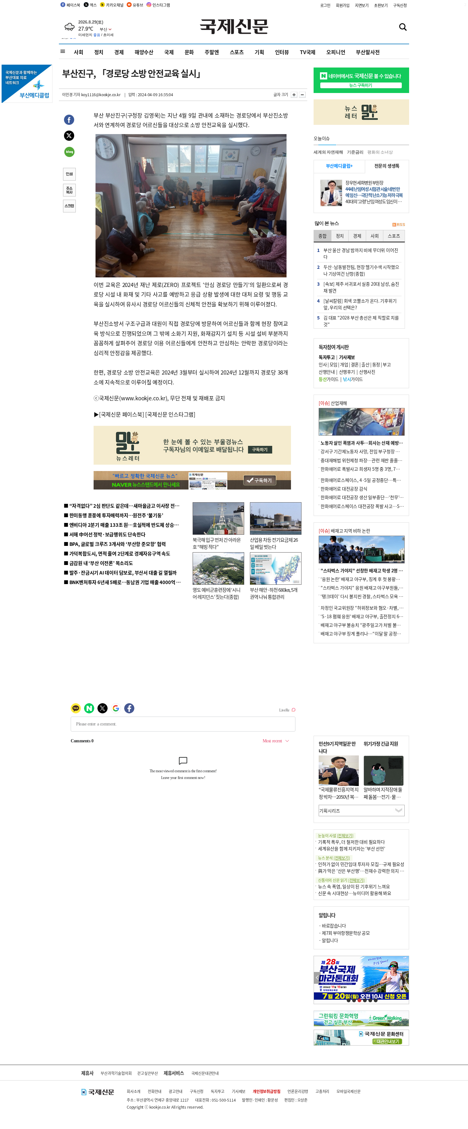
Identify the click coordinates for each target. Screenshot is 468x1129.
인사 (323, 364)
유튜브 (138, 5)
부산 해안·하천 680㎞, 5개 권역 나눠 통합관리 (273, 593)
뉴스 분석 (334, 858)
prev (317, 978)
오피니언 (335, 52)
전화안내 (154, 1091)
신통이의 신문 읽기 (341, 880)
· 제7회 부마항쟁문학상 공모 (344, 933)
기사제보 (238, 1091)
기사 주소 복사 (69, 191)
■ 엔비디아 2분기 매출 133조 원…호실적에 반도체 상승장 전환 (126, 524)
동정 (376, 364)
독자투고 (217, 1091)
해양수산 (144, 52)
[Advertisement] (361, 689)
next (405, 978)
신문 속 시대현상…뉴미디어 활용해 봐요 (354, 893)
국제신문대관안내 (205, 1073)
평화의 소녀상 (380, 152)
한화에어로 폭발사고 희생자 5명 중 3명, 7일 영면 (365, 469)
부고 (387, 364)
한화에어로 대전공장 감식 (344, 488)
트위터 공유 (69, 137)
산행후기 (347, 371)
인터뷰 (282, 52)
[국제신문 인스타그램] (170, 414)
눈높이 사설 (335, 835)
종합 (322, 235)
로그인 (325, 5)
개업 (344, 364)
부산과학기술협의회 (116, 1073)
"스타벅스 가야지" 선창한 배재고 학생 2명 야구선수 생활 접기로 (379, 570)
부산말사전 (367, 52)
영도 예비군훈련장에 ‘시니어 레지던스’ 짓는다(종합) (216, 593)
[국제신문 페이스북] (121, 414)
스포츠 (237, 52)
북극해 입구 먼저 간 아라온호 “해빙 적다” (217, 543)
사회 (78, 52)
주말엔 (212, 52)
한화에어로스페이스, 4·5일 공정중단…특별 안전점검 (369, 480)
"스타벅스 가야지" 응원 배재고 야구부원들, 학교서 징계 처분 (375, 587)
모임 (333, 364)
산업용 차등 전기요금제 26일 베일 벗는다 (274, 543)
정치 (99, 52)
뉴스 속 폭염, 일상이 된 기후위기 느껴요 (354, 886)
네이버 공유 (69, 153)
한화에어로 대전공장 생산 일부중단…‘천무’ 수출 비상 (369, 497)
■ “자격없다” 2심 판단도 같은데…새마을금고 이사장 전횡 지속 (126, 505)
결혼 (355, 364)
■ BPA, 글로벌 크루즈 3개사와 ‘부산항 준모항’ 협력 (115, 543)
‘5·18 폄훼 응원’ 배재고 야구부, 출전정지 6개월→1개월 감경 (376, 616)
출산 (365, 364)
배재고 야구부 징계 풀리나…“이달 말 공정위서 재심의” (370, 633)
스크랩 (69, 207)
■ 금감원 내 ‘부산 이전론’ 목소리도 (98, 563)
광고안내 (175, 1091)
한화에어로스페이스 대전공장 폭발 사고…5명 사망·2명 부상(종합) (381, 506)
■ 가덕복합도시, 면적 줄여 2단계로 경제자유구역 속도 (117, 553)
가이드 (329, 379)
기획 (259, 52)
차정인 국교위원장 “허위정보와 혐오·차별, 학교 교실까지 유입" (378, 607)
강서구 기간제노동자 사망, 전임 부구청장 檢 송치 (365, 451)
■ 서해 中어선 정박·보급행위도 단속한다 (104, 534)
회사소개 (133, 1091)
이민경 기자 (71, 94)
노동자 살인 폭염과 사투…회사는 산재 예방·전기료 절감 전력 (376, 442)
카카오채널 (114, 5)
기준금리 (355, 152)
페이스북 (73, 5)
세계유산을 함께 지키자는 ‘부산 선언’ (351, 848)
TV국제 (308, 52)
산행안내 (327, 371)
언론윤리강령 (297, 1091)
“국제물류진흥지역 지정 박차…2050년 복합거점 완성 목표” (338, 796)
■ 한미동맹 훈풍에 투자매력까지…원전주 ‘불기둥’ (113, 515)
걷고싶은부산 (147, 1073)
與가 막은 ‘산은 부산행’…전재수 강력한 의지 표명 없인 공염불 (374, 871)
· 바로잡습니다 (332, 925)
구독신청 (400, 5)
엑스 (93, 5)
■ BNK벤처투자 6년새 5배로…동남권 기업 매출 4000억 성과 (124, 582)
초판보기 (381, 5)
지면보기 (362, 5)
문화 (189, 52)
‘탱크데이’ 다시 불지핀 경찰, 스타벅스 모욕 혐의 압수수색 (372, 596)
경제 (119, 52)
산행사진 (367, 371)
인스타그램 (161, 5)
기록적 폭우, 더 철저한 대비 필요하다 (351, 842)
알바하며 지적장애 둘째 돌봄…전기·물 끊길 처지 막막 (383, 796)
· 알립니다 (328, 940)
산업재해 (333, 403)
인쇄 (69, 175)
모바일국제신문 (349, 1091)
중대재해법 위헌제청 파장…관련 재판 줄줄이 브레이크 (370, 460)
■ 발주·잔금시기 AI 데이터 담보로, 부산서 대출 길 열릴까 (120, 572)
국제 (169, 52)
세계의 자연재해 (328, 152)
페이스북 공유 (69, 121)
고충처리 (322, 1091)
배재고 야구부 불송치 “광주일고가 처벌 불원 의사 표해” (371, 625)
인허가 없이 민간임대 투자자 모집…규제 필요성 (361, 864)
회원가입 (343, 5)
